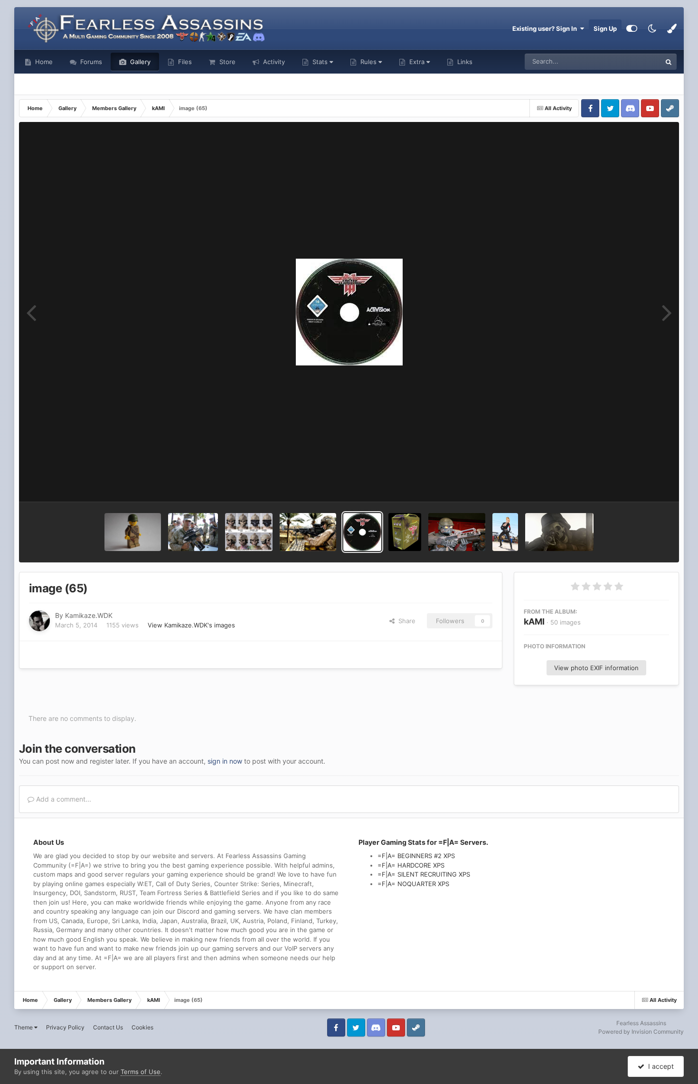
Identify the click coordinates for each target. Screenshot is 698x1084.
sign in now (225, 761)
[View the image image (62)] (505, 532)
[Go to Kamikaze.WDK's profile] (39, 620)
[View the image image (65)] (362, 532)
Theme (24, 1027)
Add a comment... (62, 799)
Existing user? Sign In (546, 28)
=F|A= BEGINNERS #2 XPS (416, 856)
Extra (416, 61)
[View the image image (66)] (308, 532)
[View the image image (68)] (193, 532)
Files (184, 61)
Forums (90, 61)
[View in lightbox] (349, 312)
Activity (273, 61)
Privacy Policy (65, 1027)
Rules (368, 61)
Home (43, 61)
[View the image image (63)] (456, 532)
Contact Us (108, 1027)
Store (226, 61)
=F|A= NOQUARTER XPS (413, 884)
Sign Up (605, 28)
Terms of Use (140, 1071)
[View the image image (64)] (404, 532)
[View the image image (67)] (249, 532)
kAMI (534, 621)
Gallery (139, 61)
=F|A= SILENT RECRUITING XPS (423, 874)
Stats (320, 61)
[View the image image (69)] (132, 532)
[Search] (668, 62)
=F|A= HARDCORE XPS (410, 865)
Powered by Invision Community (641, 1031)
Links (463, 61)
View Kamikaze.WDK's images (191, 625)
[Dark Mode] (652, 28)
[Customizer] (632, 28)
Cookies (142, 1027)
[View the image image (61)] (559, 532)
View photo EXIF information (596, 668)
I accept (659, 1066)
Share (405, 621)
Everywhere (632, 61)
